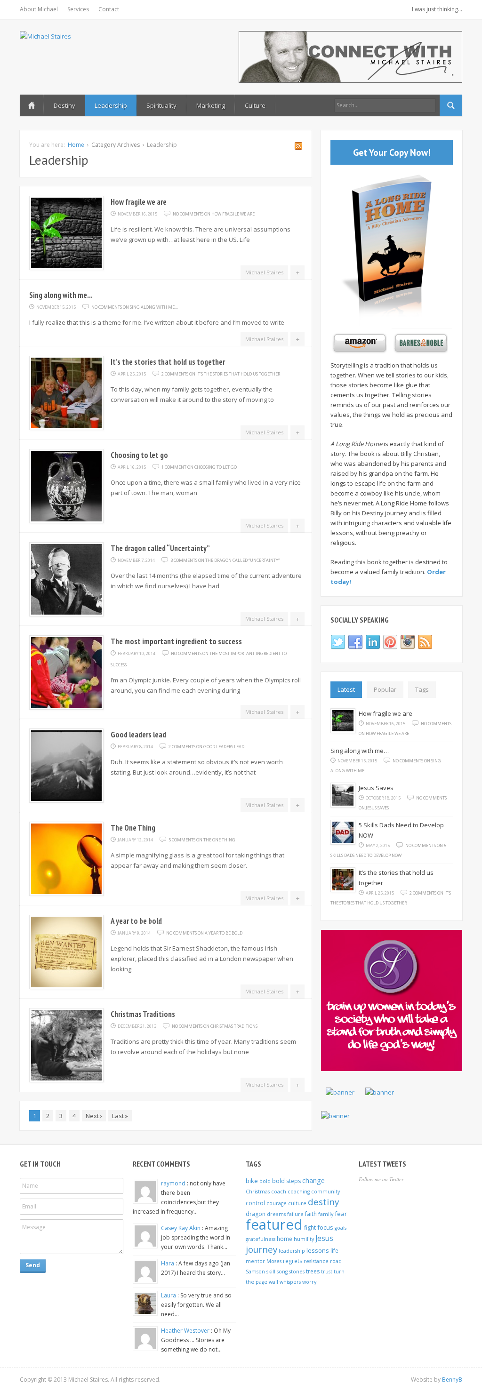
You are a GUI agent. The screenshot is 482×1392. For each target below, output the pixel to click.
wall (273, 1282)
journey (261, 1249)
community (325, 1191)
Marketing (210, 105)
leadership (292, 1251)
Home (31, 105)
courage (276, 1203)
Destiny (64, 105)
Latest (346, 689)
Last (120, 1116)
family (325, 1214)
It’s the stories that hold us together (168, 362)
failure (295, 1214)
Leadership (111, 105)
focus (325, 1227)
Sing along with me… (61, 295)
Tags (422, 689)
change (313, 1180)
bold (265, 1181)
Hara (168, 1263)
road (336, 1261)
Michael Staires (264, 272)
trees (313, 1271)
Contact (108, 9)
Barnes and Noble (420, 343)
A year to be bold (136, 921)
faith (311, 1214)
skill (270, 1271)
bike (252, 1180)
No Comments (214, 214)
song (282, 1271)
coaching (299, 1191)
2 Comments (220, 374)
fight (310, 1228)
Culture (255, 105)
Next (94, 1116)
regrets (292, 1261)
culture (297, 1203)
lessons (317, 1250)
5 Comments (202, 840)
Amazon (358, 343)
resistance (316, 1261)
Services (78, 9)
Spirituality (161, 105)
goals (340, 1227)
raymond (174, 1183)
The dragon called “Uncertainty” (160, 548)
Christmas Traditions (143, 1014)
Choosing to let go (139, 455)
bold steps (286, 1181)
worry (309, 1282)
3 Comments (225, 560)
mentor (255, 1261)
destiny (323, 1202)
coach (278, 1191)
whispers (290, 1282)
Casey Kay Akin (181, 1228)
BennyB (452, 1380)
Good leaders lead (138, 734)
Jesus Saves (376, 788)
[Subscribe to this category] (298, 147)
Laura (169, 1295)
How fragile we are (139, 202)
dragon (255, 1214)
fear (341, 1213)
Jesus (324, 1238)
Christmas (258, 1191)
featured (274, 1224)
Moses (273, 1261)
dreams (276, 1214)
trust (326, 1271)
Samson (255, 1271)
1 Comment (199, 467)
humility (304, 1239)
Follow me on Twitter (381, 1179)
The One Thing (133, 828)
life (334, 1251)
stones (297, 1271)
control (255, 1203)
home (284, 1239)
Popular (385, 689)
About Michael (39, 9)
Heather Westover (186, 1331)
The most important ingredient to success (176, 641)
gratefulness (260, 1239)
